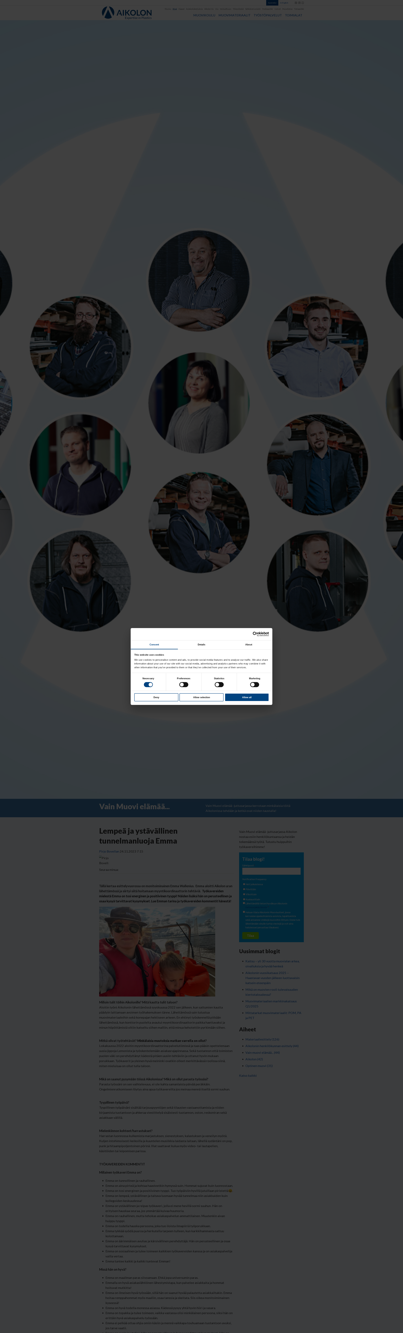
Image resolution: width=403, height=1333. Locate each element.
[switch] (183, 684)
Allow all (247, 697)
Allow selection (201, 697)
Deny (156, 697)
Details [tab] (201, 644)
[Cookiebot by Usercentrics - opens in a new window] (255, 634)
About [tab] (248, 644)
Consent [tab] (154, 644)
